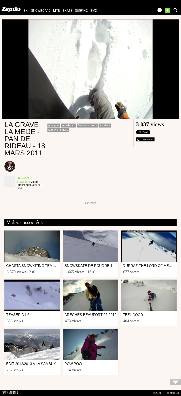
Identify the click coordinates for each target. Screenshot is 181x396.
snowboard (41, 11)
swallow (105, 125)
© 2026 (157, 392)
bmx (93, 11)
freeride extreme (88, 125)
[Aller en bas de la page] (175, 382)
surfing (81, 11)
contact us (173, 392)
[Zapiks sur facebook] (141, 11)
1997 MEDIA (11, 393)
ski (26, 11)
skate (67, 11)
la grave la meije (58, 129)
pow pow (53, 125)
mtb (56, 11)
